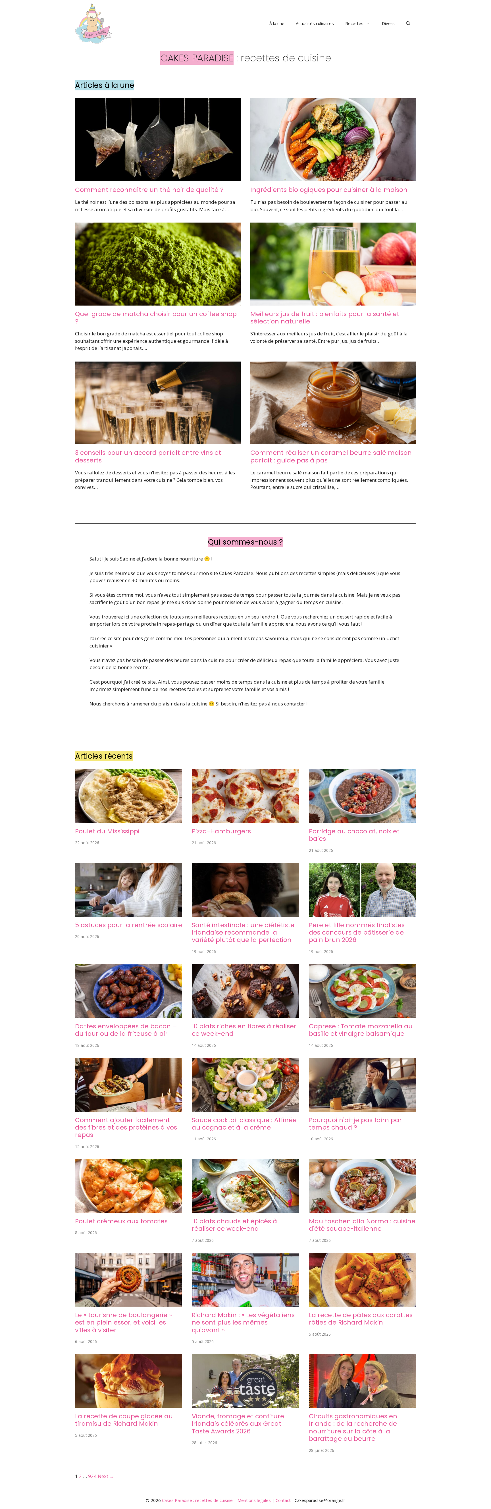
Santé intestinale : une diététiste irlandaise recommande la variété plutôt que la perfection (243, 933)
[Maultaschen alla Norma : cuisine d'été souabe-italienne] (362, 1209)
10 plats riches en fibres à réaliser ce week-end (244, 1030)
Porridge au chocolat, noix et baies (354, 835)
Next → (106, 1476)
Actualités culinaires (315, 23)
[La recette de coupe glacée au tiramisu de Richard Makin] (128, 1404)
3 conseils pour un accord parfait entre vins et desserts (148, 456)
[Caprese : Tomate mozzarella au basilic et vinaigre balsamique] (362, 1014)
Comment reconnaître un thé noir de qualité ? (149, 189)
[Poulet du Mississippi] (128, 819)
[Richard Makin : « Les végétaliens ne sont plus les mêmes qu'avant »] (245, 1303)
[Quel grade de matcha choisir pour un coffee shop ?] (158, 301)
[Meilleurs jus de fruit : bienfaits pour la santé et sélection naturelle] (333, 301)
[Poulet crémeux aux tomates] (128, 1209)
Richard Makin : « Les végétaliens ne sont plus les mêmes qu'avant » (243, 1322)
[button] (408, 23)
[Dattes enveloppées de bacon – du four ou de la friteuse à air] (128, 1014)
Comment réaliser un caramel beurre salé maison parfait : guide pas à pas (331, 456)
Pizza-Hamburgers (221, 831)
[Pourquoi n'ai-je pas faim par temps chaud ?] (362, 1108)
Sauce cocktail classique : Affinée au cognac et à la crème (244, 1124)
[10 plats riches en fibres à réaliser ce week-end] (245, 1014)
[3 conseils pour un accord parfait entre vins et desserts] (158, 440)
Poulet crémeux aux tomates (121, 1221)
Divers (388, 23)
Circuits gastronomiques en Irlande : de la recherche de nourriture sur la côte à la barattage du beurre (353, 1427)
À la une (276, 23)
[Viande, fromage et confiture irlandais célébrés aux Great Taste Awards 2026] (245, 1404)
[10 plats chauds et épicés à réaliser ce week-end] (245, 1209)
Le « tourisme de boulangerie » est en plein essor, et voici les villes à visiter (123, 1322)
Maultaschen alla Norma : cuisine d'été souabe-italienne (362, 1225)
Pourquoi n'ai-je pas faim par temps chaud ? (355, 1124)
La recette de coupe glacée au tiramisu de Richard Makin (124, 1420)
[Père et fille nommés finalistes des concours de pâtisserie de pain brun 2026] (362, 913)
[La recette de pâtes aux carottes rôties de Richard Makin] (362, 1303)
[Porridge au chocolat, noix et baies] (362, 819)
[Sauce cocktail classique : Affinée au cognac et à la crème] (245, 1108)
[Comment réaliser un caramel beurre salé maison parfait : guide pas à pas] (333, 440)
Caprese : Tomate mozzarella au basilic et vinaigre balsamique (361, 1030)
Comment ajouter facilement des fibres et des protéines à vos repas (126, 1127)
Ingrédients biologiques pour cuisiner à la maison (328, 189)
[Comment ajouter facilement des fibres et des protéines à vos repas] (128, 1108)
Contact (283, 1500)
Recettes (354, 23)
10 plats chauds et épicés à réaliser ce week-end (234, 1225)
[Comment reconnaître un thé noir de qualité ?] (158, 177)
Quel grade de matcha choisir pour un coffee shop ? (156, 318)
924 (92, 1476)
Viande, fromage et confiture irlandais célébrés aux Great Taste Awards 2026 (238, 1424)
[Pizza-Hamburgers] (245, 819)
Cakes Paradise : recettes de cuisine (197, 1500)
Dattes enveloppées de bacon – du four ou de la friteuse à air (126, 1030)
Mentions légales (254, 1500)
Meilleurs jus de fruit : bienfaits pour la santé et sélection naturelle (324, 318)
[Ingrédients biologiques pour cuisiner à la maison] (333, 177)
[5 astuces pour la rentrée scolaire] (128, 913)
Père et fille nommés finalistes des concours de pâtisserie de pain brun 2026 (357, 933)
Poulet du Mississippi (107, 831)
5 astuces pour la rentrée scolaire (128, 925)
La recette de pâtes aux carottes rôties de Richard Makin (361, 1319)
